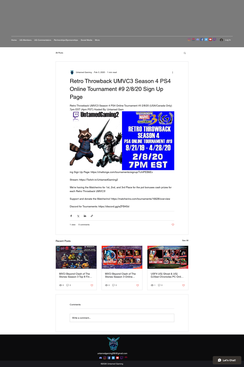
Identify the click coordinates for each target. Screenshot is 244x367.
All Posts (59, 53)
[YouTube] (210, 39)
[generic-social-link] (121, 357)
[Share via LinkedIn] (85, 216)
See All (185, 240)
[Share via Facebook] (71, 216)
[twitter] (113, 357)
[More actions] (172, 72)
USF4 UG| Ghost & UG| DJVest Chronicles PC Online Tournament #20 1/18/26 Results (167, 275)
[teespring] (193, 39)
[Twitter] (206, 39)
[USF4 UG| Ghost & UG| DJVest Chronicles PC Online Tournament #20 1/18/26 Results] (167, 257)
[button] (184, 53)
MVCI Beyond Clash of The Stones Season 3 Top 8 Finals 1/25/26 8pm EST (76, 275)
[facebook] (109, 357)
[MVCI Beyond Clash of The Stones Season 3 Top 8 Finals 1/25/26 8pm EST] (76, 257)
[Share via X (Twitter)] (78, 216)
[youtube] (117, 357)
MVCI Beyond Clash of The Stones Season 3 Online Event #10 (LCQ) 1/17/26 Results (120, 275)
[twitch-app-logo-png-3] (214, 39)
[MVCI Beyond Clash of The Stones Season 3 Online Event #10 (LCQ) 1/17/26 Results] (122, 257)
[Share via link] (92, 216)
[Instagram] (189, 39)
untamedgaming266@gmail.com (112, 353)
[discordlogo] (197, 39)
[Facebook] (202, 39)
